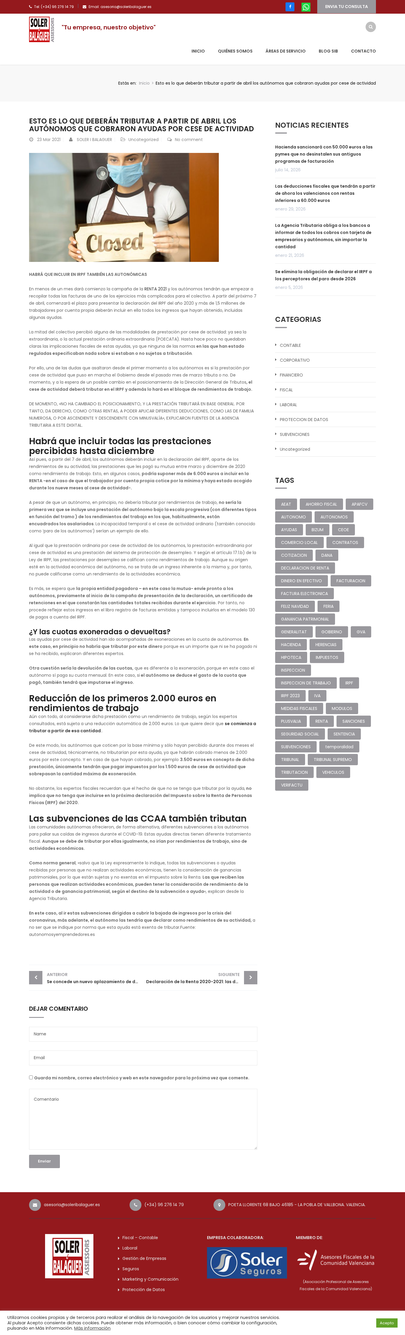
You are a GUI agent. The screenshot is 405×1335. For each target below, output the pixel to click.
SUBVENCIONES (295, 434)
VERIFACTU (291, 785)
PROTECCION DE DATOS (304, 420)
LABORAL (288, 405)
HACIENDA (291, 645)
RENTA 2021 (155, 289)
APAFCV (359, 504)
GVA (361, 632)
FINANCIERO (291, 375)
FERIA (328, 606)
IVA (317, 696)
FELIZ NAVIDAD (295, 606)
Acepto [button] (387, 1323)
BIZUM (317, 530)
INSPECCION (293, 670)
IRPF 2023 (290, 696)
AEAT (286, 504)
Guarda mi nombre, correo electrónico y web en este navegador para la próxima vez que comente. (141, 1078)
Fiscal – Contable (140, 1238)
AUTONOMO (293, 517)
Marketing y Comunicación (150, 1279)
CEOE (343, 530)
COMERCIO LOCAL (299, 542)
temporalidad (339, 747)
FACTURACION (351, 581)
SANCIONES (353, 721)
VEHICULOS (333, 772)
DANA (326, 555)
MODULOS (342, 708)
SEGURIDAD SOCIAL (300, 734)
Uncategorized (143, 140)
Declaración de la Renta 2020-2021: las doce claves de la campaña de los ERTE (201, 978)
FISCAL (286, 390)
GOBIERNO (331, 632)
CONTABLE (290, 345)
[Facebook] (290, 6)
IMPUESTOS (327, 657)
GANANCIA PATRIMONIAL (305, 619)
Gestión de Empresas (144, 1258)
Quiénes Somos (235, 51)
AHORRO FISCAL (321, 504)
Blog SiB (328, 51)
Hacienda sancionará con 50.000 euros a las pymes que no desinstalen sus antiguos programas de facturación (324, 154)
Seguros (130, 1269)
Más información (92, 1328)
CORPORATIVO (295, 360)
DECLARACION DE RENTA (305, 568)
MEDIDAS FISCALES (299, 708)
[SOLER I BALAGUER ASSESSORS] (42, 29)
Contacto (363, 51)
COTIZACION (294, 555)
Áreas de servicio (286, 51)
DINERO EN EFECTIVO (301, 581)
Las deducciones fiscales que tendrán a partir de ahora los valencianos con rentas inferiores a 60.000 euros (325, 193)
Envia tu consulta (346, 7)
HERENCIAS (326, 645)
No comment (189, 140)
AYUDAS (289, 530)
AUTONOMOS (334, 517)
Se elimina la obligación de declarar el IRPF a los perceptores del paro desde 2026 (323, 275)
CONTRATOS (345, 542)
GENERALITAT (294, 632)
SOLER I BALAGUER (94, 140)
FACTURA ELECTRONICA (304, 594)
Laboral (129, 1248)
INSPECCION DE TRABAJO (306, 683)
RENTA (321, 721)
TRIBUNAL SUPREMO (333, 760)
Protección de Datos (143, 1290)
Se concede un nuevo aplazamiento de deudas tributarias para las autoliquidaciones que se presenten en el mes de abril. (95, 978)
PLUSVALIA (291, 721)
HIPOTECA (291, 657)
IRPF (349, 683)
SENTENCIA (344, 734)
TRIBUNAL (290, 760)
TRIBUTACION (294, 772)
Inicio (198, 51)
